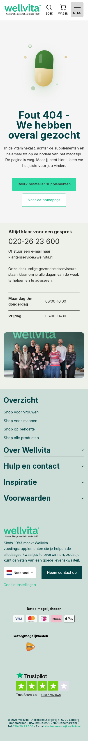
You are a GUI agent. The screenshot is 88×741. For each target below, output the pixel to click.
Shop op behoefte (19, 429)
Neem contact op (62, 572)
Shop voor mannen (20, 420)
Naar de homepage (44, 200)
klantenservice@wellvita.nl (30, 257)
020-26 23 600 (34, 241)
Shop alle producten (21, 437)
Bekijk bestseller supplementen (44, 184)
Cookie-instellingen (20, 584)
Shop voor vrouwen (21, 412)
